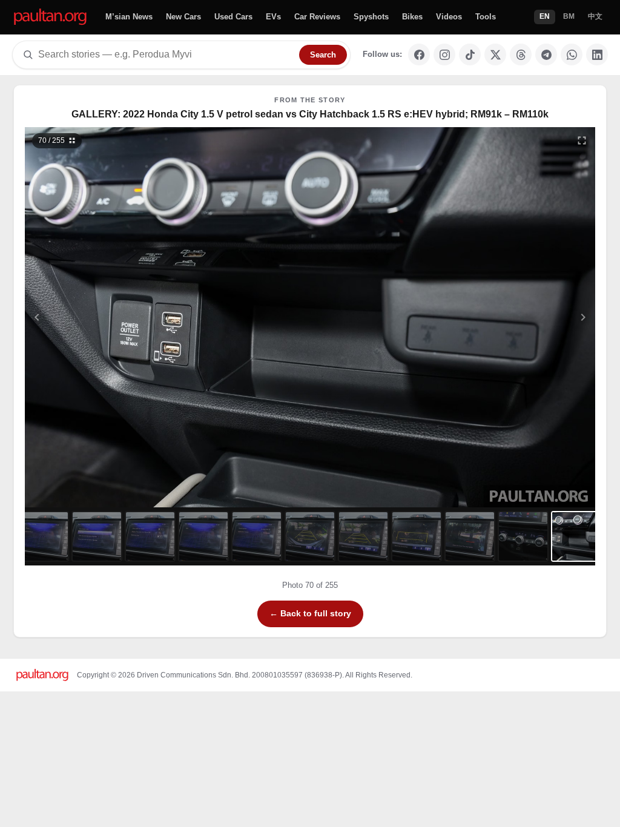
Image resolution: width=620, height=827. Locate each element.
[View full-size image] (582, 140)
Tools (485, 16)
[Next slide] (524, 317)
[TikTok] (470, 54)
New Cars (183, 16)
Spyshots (371, 16)
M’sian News (129, 16)
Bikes (412, 16)
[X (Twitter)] (495, 54)
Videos (449, 16)
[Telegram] (546, 54)
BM (569, 16)
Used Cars (233, 16)
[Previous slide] (96, 317)
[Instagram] (444, 54)
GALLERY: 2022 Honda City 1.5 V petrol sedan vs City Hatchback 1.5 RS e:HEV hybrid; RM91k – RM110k (310, 114)
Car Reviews (317, 16)
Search (323, 54)
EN (544, 16)
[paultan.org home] (50, 17)
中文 (595, 16)
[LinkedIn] (597, 54)
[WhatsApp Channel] (571, 54)
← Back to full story (310, 613)
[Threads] (521, 54)
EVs (273, 16)
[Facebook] (419, 54)
